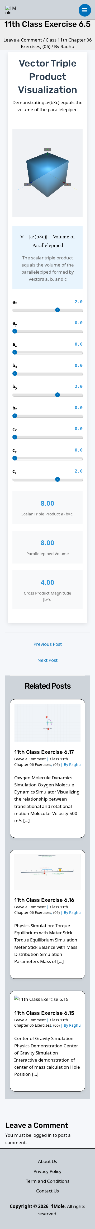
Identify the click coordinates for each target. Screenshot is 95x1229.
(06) (46, 46)
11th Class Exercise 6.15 (44, 1013)
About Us (47, 1161)
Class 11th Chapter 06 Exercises (41, 761)
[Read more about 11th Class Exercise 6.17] (47, 722)
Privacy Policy (47, 1171)
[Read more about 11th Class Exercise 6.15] (41, 999)
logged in (42, 1135)
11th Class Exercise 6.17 (44, 752)
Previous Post (48, 644)
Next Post (47, 660)
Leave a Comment (22, 40)
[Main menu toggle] (85, 10)
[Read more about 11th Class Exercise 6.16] (47, 871)
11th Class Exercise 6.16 (44, 900)
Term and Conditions (47, 1181)
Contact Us (47, 1191)
